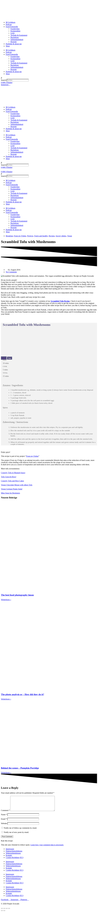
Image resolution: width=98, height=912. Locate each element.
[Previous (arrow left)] (2, 910)
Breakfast (9, 236)
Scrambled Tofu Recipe (60, 301)
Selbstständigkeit (17, 40)
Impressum (10, 849)
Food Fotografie (12, 27)
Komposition (15, 31)
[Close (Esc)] (2, 908)
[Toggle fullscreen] (7, 908)
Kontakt (9, 855)
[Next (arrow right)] (4, 910)
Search (3, 80)
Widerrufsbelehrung (13, 853)
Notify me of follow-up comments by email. (20, 828)
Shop (8, 46)
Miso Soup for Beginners (10, 493)
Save (3, 358)
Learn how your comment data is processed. (47, 845)
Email (4, 819)
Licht (12, 33)
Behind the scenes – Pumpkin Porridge (20, 768)
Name (4, 815)
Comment (5, 810)
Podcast (9, 24)
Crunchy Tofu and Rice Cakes (12, 481)
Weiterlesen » (6, 600)
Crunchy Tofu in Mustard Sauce (13, 473)
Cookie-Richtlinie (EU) (14, 857)
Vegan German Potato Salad (11, 489)
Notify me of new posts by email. (16, 832)
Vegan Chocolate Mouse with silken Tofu (16, 485)
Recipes (52, 236)
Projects (30, 236)
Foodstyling (15, 29)
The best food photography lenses (17, 595)
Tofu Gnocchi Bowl (8, 477)
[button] (49, 78)
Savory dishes (61, 236)
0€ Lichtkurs (10, 22)
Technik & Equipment (19, 35)
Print (9, 358)
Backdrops (15, 37)
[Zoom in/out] (9, 908)
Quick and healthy (41, 236)
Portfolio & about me (14, 44)
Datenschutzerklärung (14, 851)
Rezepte (14, 42)
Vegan (69, 236)
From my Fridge (20, 236)
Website (4, 823)
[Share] (4, 908)
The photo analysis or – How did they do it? (22, 694)
